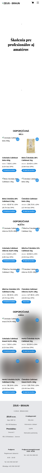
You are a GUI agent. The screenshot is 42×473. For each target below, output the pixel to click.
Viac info (26, 302)
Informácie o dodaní (31, 424)
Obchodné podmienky (31, 433)
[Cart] (33, 3)
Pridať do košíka (9, 170)
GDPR (31, 428)
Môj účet (30, 420)
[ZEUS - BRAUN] (11, 3)
